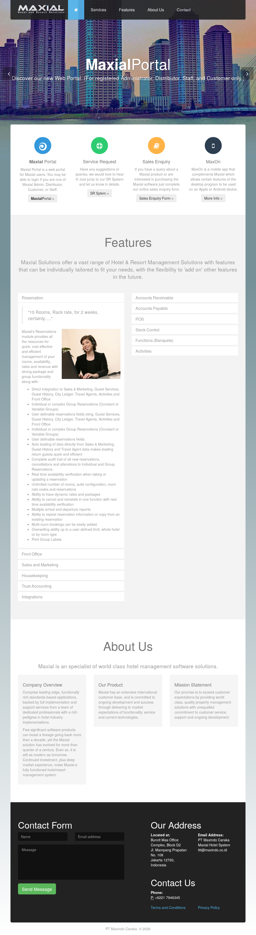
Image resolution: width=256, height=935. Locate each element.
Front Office (32, 554)
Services (98, 10)
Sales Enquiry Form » (156, 198)
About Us (156, 10)
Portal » (42, 198)
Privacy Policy (209, 907)
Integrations (32, 597)
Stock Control (148, 330)
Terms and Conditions (168, 907)
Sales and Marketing (40, 565)
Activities (144, 351)
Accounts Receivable (154, 298)
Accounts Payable (152, 308)
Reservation (32, 298)
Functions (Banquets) (154, 340)
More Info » (213, 198)
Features (127, 10)
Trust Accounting (37, 586)
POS (140, 319)
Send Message (37, 889)
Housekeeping (35, 575)
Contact (183, 10)
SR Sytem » (99, 193)
